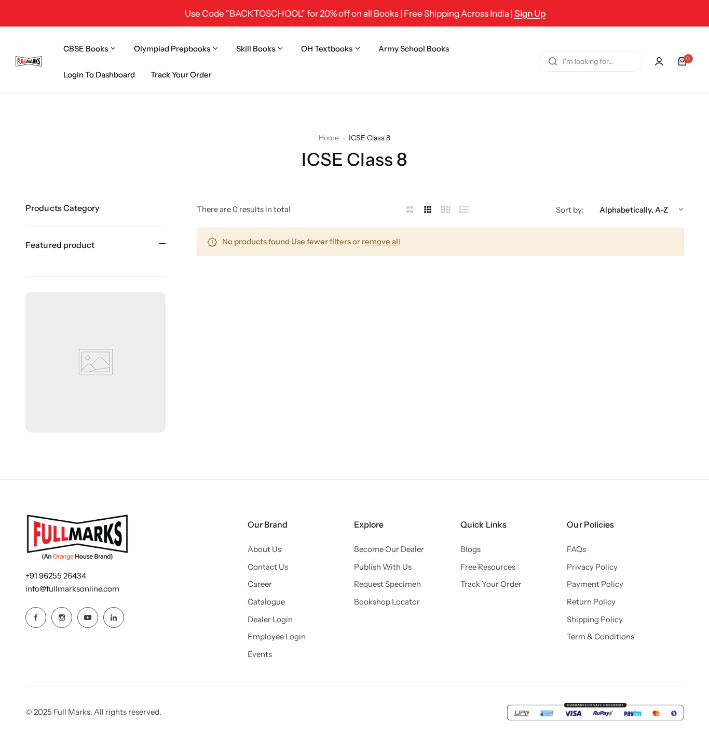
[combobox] (591, 61)
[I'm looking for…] (552, 61)
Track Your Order (491, 584)
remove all (381, 241)
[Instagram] (61, 617)
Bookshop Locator (387, 602)
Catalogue (266, 602)
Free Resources (487, 567)
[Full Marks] (29, 61)
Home (329, 137)
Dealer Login (270, 619)
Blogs (470, 549)
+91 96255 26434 (55, 576)
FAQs (576, 549)
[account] (659, 61)
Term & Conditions (600, 636)
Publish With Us (383, 567)
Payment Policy (595, 584)
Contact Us (268, 567)
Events (260, 654)
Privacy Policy (592, 567)
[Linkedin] (113, 617)
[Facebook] (35, 617)
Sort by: (570, 210)
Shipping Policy (595, 619)
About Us (264, 549)
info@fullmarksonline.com (72, 589)
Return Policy (591, 602)
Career (260, 584)
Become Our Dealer (389, 549)
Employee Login (277, 636)
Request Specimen (387, 584)
